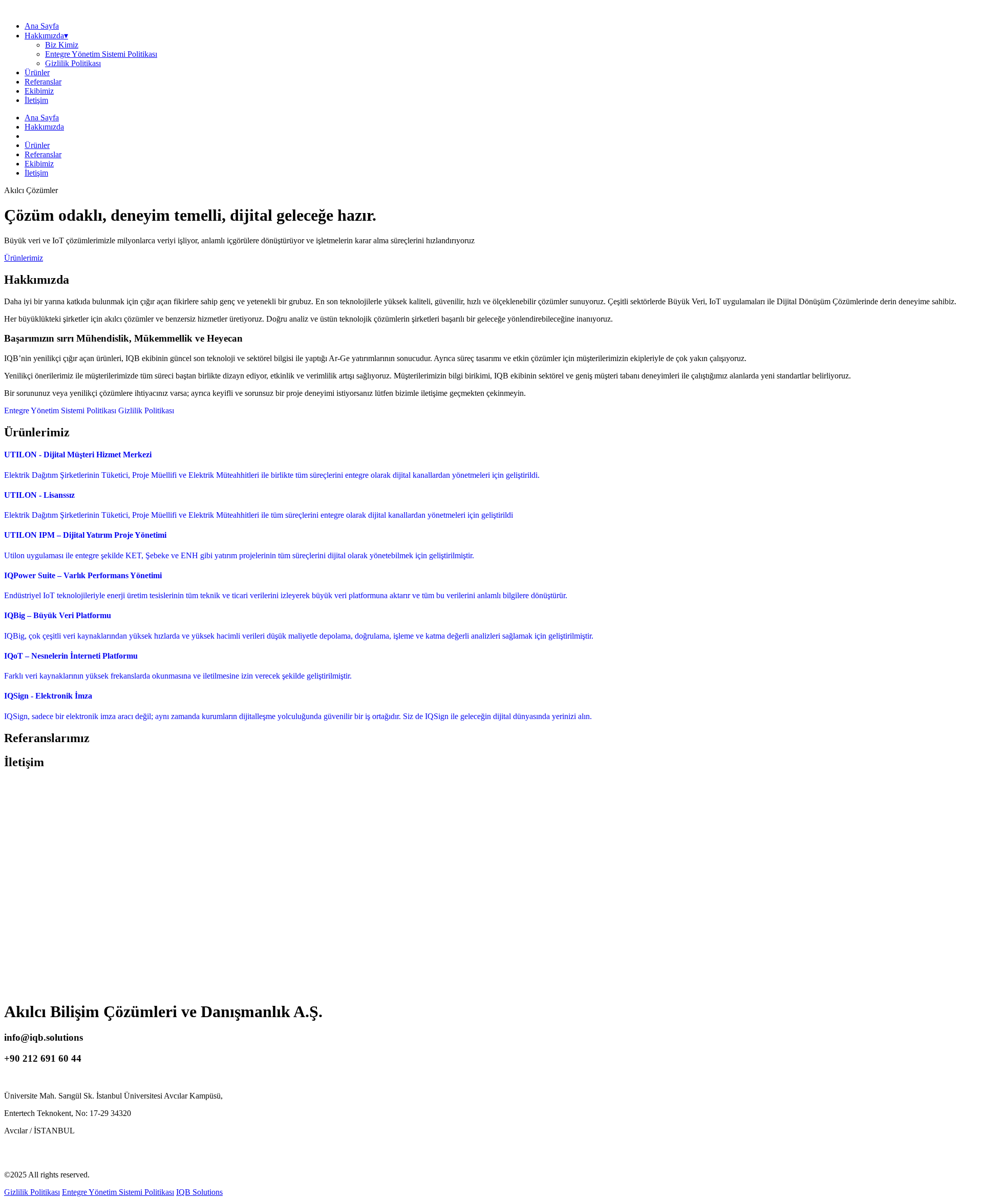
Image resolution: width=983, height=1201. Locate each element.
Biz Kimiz (61, 44)
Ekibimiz (39, 91)
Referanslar (43, 81)
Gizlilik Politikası (73, 63)
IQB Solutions (199, 1192)
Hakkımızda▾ (46, 35)
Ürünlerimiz (23, 258)
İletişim (36, 100)
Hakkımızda (44, 126)
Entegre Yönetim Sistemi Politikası (101, 54)
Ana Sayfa (42, 26)
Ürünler (37, 72)
